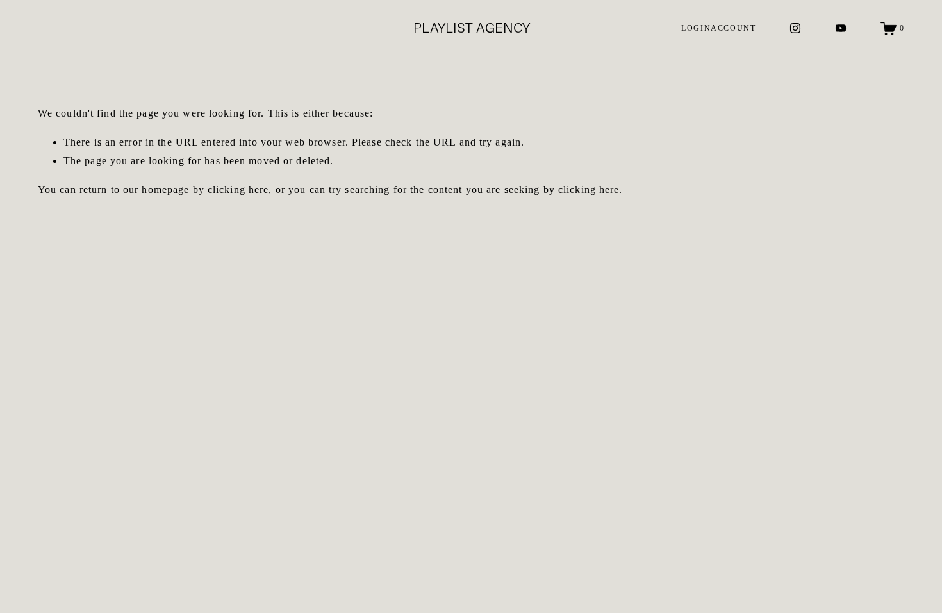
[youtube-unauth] (840, 28)
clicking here (238, 189)
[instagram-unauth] (795, 28)
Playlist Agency (471, 28)
